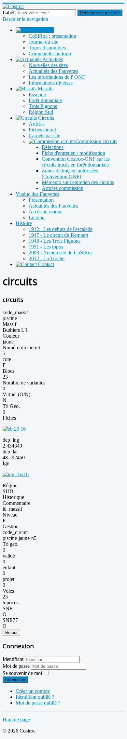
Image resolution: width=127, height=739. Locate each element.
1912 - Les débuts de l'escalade (60, 229)
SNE (8, 608)
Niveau (10, 514)
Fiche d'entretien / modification (73, 153)
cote (7, 359)
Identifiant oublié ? (35, 697)
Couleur (11, 336)
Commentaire (16, 503)
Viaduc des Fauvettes (37, 194)
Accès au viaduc (46, 211)
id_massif (12, 509)
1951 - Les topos (46, 246)
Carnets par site (44, 135)
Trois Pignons (43, 106)
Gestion (11, 526)
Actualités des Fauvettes (53, 71)
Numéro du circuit (21, 347)
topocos (11, 602)
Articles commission (62, 188)
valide (9, 555)
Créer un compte (33, 691)
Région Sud (41, 112)
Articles (37, 124)
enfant (9, 567)
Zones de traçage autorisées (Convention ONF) (70, 173)
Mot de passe (17, 666)
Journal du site (43, 42)
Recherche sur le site (100, 12)
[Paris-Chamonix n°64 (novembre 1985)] (14, 429)
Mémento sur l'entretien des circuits (78, 182)
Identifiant (13, 659)
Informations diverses (51, 83)
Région (10, 485)
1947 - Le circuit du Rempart (58, 235)
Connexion (15, 679)
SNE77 (10, 620)
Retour (11, 632)
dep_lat (10, 451)
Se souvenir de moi (22, 673)
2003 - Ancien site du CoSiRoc (61, 252)
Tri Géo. (11, 406)
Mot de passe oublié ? (38, 702)
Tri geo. (11, 544)
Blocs (8, 371)
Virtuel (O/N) (16, 394)
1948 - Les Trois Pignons (54, 241)
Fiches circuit (42, 129)
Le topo (37, 217)
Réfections (53, 147)
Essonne (37, 94)
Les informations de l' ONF (57, 77)
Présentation (41, 200)
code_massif (15, 312)
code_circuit (15, 532)
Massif (9, 324)
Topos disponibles (47, 47)
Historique (13, 497)
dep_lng (11, 440)
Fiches (9, 418)
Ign (6, 463)
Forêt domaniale (45, 100)
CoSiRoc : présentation (52, 36)
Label (8, 12)
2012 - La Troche (46, 258)
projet (8, 579)
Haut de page (16, 719)
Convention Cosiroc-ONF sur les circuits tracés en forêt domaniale (76, 162)
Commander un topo (50, 53)
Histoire (24, 223)
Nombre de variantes (24, 382)
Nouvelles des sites (48, 65)
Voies (8, 591)
